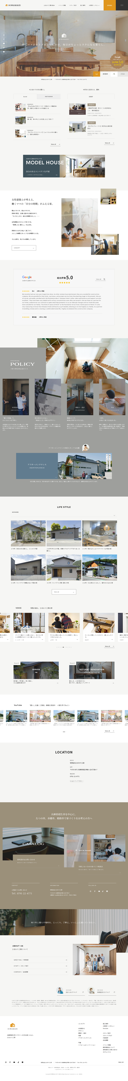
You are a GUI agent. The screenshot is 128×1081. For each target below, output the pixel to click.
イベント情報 (62, 5)
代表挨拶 (105, 1038)
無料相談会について (109, 1047)
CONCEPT (17, 248)
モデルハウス (107, 1052)
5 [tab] (63, 647)
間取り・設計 (82, 1033)
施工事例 (82, 5)
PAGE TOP (121, 1062)
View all (53, 144)
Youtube (105, 1028)
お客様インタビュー (94, 5)
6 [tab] (64, 647)
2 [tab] (58, 647)
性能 (79, 1035)
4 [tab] (61, 647)
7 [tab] (66, 647)
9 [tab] (69, 647)
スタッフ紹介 (73, 5)
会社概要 (105, 1040)
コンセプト (81, 1024)
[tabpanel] (29, 627)
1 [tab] (62, 731)
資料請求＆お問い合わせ (110, 1050)
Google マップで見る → (76, 781)
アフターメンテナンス (84, 1038)
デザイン (81, 1031)
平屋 (79, 1043)
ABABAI (80, 1074)
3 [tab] (65, 731)
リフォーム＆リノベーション (86, 1045)
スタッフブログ (107, 1035)
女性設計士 (81, 1028)
